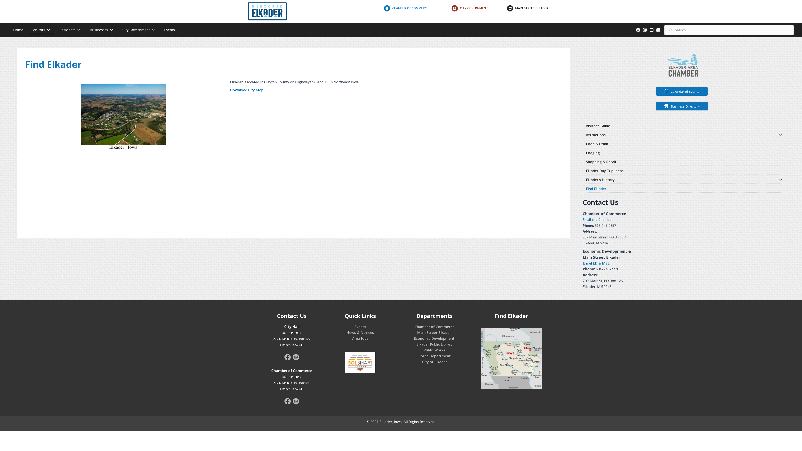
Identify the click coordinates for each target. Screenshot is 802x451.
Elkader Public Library (434, 344)
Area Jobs (360, 338)
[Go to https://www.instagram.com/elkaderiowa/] (296, 358)
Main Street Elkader (434, 332)
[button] (682, 91)
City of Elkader (434, 361)
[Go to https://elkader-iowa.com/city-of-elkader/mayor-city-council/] (479, 9)
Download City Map (246, 89)
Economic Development (434, 338)
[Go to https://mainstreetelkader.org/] (537, 9)
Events (360, 326)
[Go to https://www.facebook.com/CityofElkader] (287, 357)
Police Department (434, 355)
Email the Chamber (598, 219)
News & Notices (360, 332)
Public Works (434, 350)
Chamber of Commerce (434, 326)
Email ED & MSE (596, 263)
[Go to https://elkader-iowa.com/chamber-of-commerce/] (418, 9)
